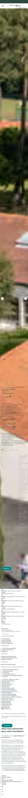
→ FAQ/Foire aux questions (8, 648)
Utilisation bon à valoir (7, 649)
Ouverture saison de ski (7, 688)
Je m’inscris (7, 725)
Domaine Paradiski (6, 692)
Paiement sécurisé (6, 659)
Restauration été (5, 701)
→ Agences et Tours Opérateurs (9, 669)
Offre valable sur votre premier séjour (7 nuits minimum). (13, 717)
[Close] (4, 400)
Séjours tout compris (7, 698)
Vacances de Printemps (7, 680)
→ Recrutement (5, 638)
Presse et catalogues (7, 643)
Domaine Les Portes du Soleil (9, 691)
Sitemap (3, 783)
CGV (2, 778)
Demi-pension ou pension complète (11, 697)
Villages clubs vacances (7, 699)
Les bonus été (5, 707)
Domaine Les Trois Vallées (8, 689)
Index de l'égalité (6, 640)
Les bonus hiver (5, 705)
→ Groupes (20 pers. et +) (8, 674)
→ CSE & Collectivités (7, 671)
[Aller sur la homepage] (3, 621)
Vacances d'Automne (7, 683)
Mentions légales (6, 777)
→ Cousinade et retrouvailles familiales (11, 675)
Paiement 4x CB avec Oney (8, 656)
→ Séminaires (5, 672)
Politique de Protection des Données (15, 770)
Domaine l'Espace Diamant (8, 694)
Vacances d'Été (5, 682)
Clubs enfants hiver (6, 704)
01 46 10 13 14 (4, 628)
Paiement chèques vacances (9, 657)
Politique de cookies (6, 780)
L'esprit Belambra (6, 641)
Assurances (4, 651)
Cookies (3, 775)
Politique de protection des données (11, 781)
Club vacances (5, 686)
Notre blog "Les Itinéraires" (8, 664)
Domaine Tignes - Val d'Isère (9, 695)
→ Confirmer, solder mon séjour (10, 679)
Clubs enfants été (6, 702)
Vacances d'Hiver (6, 685)
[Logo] (14, 5)
